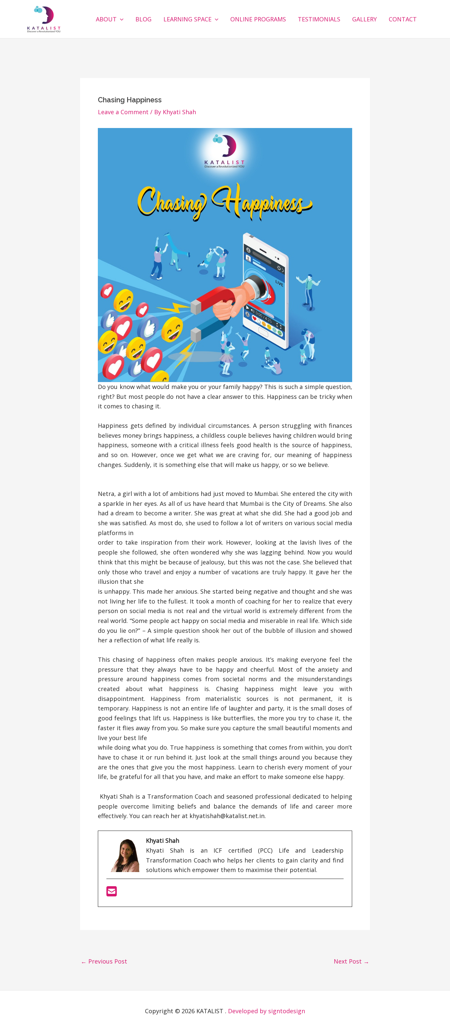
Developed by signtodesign (266, 1011)
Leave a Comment (123, 112)
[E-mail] (111, 893)
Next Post (351, 961)
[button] (120, 19)
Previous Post (104, 961)
